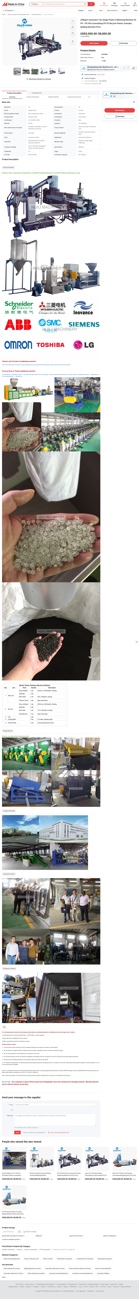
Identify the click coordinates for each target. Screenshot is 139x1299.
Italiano (59, 1286)
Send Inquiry (94, 43)
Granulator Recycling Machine (58, 1273)
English (22, 1286)
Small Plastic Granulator (64, 1259)
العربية (80, 1286)
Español (28, 1286)
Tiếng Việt (116, 1286)
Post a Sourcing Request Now (58, 1132)
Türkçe (109, 1286)
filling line (39, 1236)
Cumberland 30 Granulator (84, 1259)
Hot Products (19, 1284)
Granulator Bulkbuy (103, 1273)
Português (35, 1286)
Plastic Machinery (36, 14)
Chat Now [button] (124, 43)
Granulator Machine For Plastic (13, 1273)
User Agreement (81, 1291)
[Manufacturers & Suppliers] (13, 4)
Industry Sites (82, 1284)
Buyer (90, 10)
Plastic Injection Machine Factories (80, 1268)
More (4, 1277)
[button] (93, 97)
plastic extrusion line (76, 1236)
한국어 (86, 1286)
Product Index (104, 1284)
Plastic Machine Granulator (36, 1273)
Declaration (90, 1291)
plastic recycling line (109, 1236)
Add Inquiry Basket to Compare (40, 79)
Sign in (135, 5)
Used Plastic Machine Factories (55, 1268)
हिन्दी (97, 1286)
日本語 (92, 1286)
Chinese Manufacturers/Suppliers (45, 1284)
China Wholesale (61, 1284)
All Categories (9, 10)
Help (100, 10)
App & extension (112, 10)
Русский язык (51, 1286)
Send (17, 1132)
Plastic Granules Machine (103, 1268)
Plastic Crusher (48, 1259)
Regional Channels (93, 1284)
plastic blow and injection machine (13, 1236)
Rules (135, 10)
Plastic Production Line (31, 1259)
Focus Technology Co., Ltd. (56, 1291)
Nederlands (73, 1286)
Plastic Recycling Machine (12, 1259)
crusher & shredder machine (11, 1239)
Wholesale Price (72, 1284)
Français (43, 1286)
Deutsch (66, 1286)
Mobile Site (114, 1284)
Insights (121, 1284)
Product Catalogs (30, 1232)
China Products (29, 1284)
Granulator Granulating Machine (82, 1273)
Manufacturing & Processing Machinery (18, 14)
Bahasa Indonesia (126, 1286)
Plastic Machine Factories (12, 1268)
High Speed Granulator (105, 1259)
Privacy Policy (100, 1291)
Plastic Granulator (48, 14)
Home (3, 14)
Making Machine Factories (32, 1268)
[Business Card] (134, 102)
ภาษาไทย (102, 1286)
